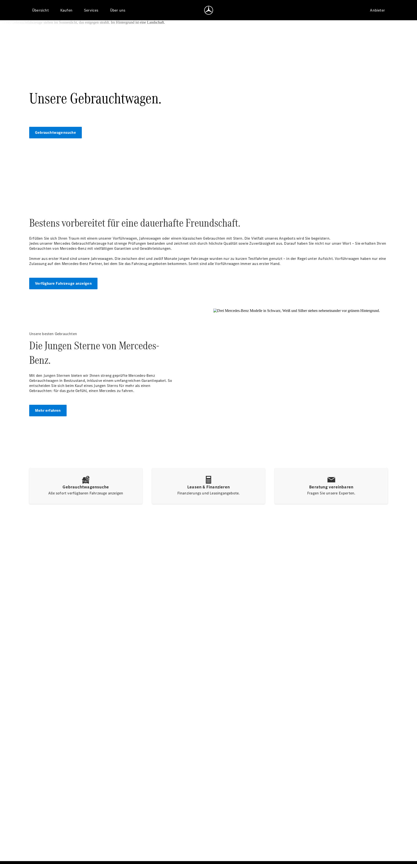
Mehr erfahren (48, 410)
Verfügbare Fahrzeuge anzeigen (63, 283)
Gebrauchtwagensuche (55, 132)
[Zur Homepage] (209, 10)
